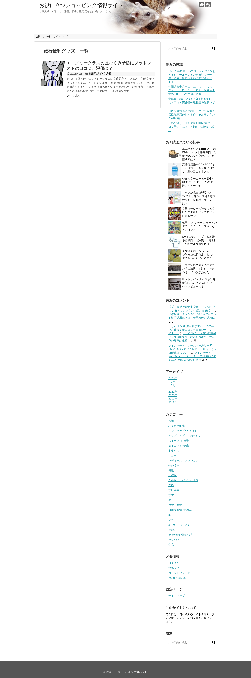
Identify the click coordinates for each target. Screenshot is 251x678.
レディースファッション (183, 460)
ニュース (173, 455)
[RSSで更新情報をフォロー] (208, 4)
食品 (171, 544)
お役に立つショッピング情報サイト (81, 5)
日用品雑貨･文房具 (99, 73)
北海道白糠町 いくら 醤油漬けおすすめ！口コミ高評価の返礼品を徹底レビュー (191, 102)
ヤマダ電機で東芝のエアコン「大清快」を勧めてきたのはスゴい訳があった (198, 269)
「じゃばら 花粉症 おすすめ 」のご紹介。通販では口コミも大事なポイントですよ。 (191, 330)
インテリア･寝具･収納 (182, 430)
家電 (171, 495)
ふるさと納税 (176, 425)
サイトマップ (60, 36)
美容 (171, 519)
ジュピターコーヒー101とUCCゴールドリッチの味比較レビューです (198, 182)
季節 (171, 485)
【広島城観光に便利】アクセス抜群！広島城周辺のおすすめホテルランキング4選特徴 (191, 115)
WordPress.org (177, 577)
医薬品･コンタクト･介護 (183, 480)
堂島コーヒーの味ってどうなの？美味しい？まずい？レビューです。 (198, 212)
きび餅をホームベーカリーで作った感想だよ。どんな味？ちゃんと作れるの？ (198, 254)
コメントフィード (179, 573)
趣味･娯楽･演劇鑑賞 (180, 534)
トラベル (173, 450)
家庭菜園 (173, 490)
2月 (173, 385)
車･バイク (174, 539)
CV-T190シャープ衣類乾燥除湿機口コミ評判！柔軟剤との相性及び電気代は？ (198, 240)
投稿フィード (176, 568)
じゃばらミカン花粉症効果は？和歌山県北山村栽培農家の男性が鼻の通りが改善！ (192, 337)
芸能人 (172, 529)
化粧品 (172, 475)
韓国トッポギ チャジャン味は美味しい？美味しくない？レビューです (198, 283)
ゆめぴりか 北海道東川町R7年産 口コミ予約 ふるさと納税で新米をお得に (192, 127)
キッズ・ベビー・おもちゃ (184, 435)
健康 (171, 470)
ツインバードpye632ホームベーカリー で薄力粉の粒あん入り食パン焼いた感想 (192, 356)
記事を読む (73, 95)
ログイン (173, 563)
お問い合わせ (43, 36)
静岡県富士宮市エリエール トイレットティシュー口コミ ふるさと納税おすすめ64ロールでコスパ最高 (191, 90)
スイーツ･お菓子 (178, 440)
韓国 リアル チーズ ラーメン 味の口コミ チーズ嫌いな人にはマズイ (199, 226)
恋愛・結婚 (175, 505)
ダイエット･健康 (178, 445)
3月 (173, 381)
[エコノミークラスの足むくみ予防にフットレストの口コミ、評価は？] (52, 73)
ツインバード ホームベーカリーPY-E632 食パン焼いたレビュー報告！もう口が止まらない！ (192, 349)
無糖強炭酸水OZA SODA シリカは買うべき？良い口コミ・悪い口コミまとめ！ (199, 168)
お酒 (171, 420)
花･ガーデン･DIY (178, 524)
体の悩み (173, 465)
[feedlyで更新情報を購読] (201, 4)
